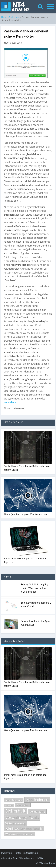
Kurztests (8, 805)
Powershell (23, 805)
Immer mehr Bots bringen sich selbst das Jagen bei (25, 560)
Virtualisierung (15, 823)
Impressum (7, 852)
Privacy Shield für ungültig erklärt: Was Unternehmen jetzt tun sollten (34, 588)
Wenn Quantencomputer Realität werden (25, 514)
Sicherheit (14, 17)
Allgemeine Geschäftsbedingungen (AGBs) (22, 858)
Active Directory (13, 800)
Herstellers (10, 402)
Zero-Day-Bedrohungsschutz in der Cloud (36, 604)
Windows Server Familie (19, 834)
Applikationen (37, 799)
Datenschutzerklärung (27, 852)
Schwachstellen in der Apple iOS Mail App (36, 623)
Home (4, 17)
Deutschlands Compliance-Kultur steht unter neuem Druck (27, 468)
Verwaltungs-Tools (22, 817)
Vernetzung (37, 811)
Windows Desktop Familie (24, 829)
